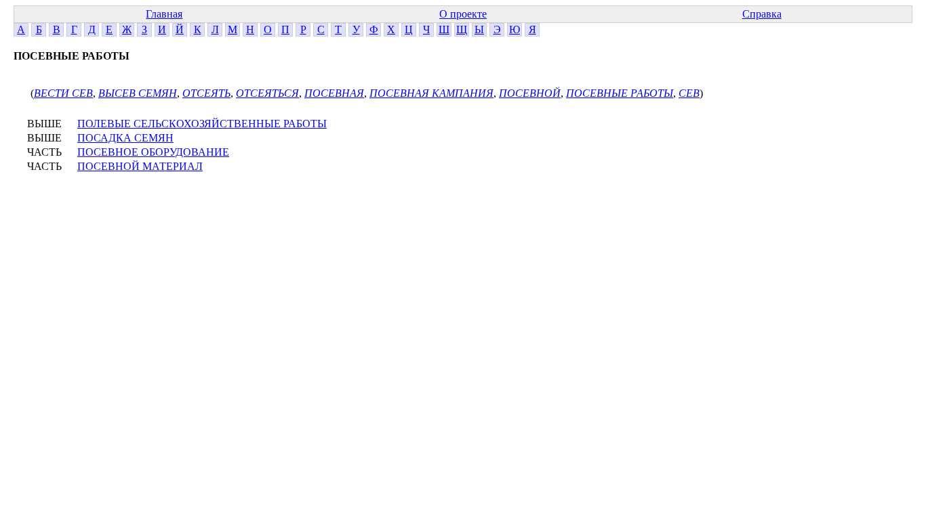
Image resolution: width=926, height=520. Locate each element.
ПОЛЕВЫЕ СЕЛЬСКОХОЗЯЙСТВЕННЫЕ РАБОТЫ (202, 123)
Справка (762, 14)
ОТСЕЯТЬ (206, 93)
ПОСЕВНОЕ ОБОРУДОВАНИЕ (153, 152)
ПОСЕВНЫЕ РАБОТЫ (619, 93)
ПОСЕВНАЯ (334, 93)
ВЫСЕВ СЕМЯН (137, 93)
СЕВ (689, 93)
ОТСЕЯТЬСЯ (267, 93)
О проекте (463, 14)
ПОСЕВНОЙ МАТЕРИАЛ (140, 166)
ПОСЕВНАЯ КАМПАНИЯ (431, 93)
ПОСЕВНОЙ (530, 93)
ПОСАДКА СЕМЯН (125, 138)
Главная (164, 14)
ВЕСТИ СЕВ (63, 93)
